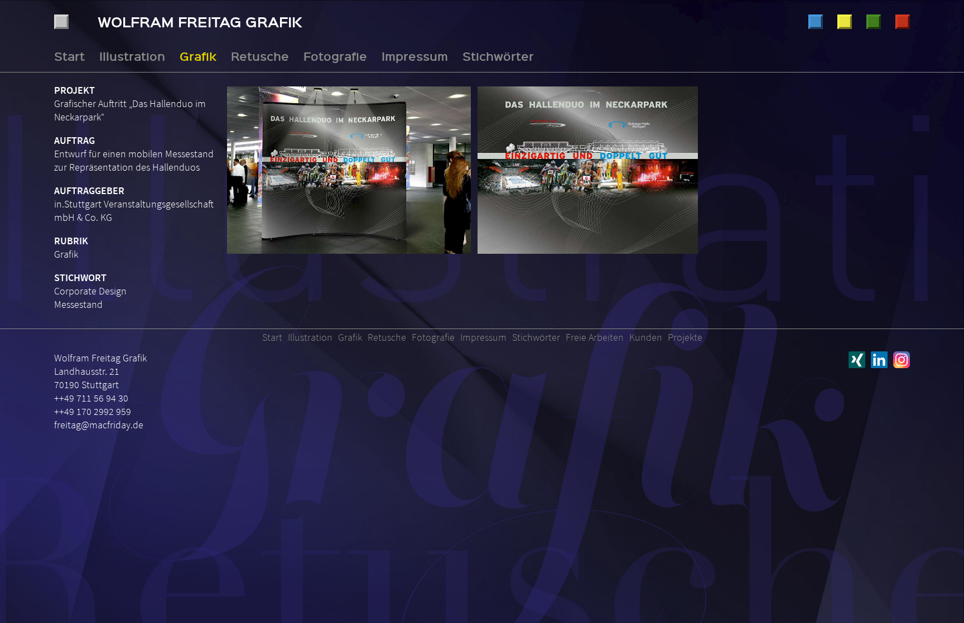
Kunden (645, 337)
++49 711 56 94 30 (91, 398)
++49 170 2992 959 (92, 411)
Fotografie (902, 22)
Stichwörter (498, 56)
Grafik (844, 22)
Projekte (685, 337)
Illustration (815, 22)
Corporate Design (90, 290)
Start (69, 56)
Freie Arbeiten (595, 337)
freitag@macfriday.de (98, 424)
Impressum (415, 56)
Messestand (78, 304)
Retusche (873, 22)
